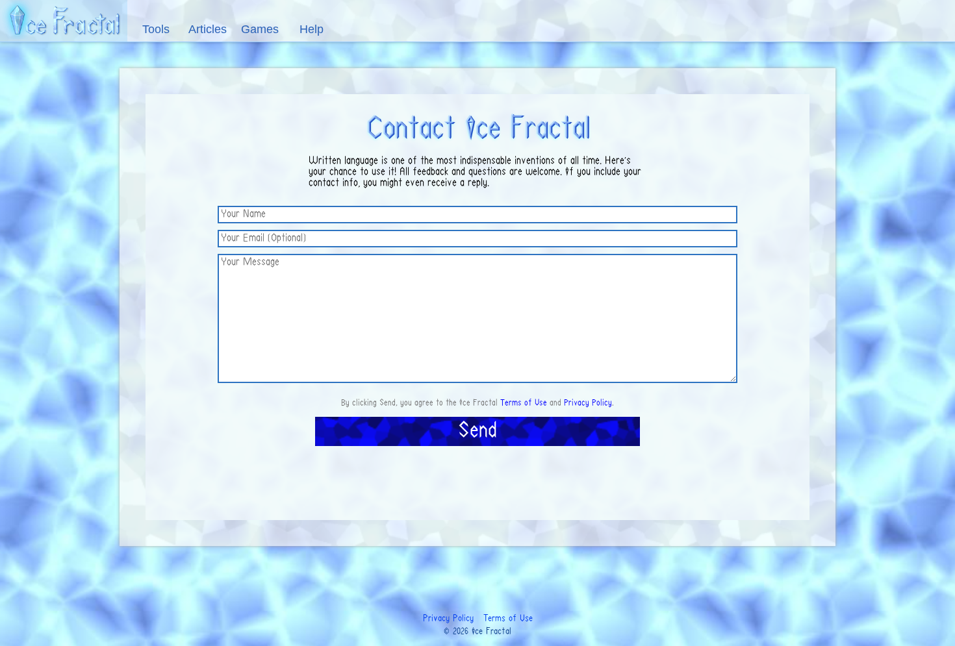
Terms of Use (523, 403)
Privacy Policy (588, 403)
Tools (156, 29)
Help (311, 29)
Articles (207, 29)
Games (260, 29)
